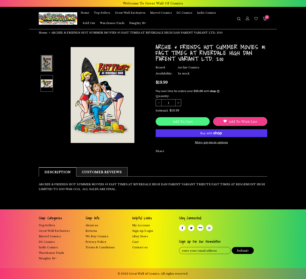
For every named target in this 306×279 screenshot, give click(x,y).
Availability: (164, 73)
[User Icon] (248, 18)
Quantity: (163, 96)
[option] (102, 95)
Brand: (160, 67)
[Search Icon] (239, 18)
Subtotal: (162, 110)
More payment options (211, 142)
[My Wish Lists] (256, 18)
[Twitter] (191, 228)
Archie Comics (188, 67)
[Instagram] (209, 228)
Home (43, 32)
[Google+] (200, 227)
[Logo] (58, 18)
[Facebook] (182, 228)
